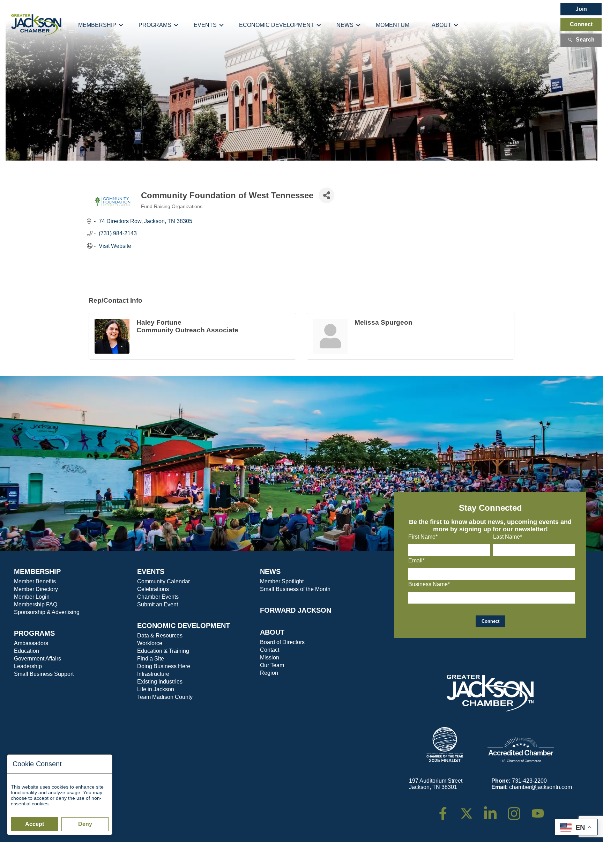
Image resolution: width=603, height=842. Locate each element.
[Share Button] (326, 195)
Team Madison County (165, 697)
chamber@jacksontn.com (540, 787)
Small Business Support (44, 674)
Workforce (149, 643)
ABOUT (272, 632)
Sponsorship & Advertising (47, 612)
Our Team (272, 665)
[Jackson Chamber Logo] (36, 25)
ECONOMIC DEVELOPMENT (183, 625)
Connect (581, 24)
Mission (269, 657)
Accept (34, 824)
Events (205, 25)
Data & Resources (160, 635)
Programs (155, 25)
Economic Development (276, 25)
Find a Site (150, 659)
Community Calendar (163, 581)
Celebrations (153, 589)
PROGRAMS (34, 633)
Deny (85, 824)
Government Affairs (37, 659)
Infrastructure (153, 674)
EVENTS (150, 571)
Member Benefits (35, 581)
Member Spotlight (282, 581)
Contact (269, 650)
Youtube (540, 810)
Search (585, 40)
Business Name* (429, 584)
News (344, 25)
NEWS (270, 571)
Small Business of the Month (295, 589)
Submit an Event (157, 604)
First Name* (423, 537)
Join (581, 9)
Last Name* (507, 537)
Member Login (32, 597)
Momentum (392, 25)
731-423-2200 (529, 781)
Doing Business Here (163, 666)
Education (26, 651)
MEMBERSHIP (37, 571)
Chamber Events (158, 597)
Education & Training (163, 651)
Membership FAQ (35, 604)
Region (269, 673)
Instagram (518, 810)
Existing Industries (160, 682)
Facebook (447, 810)
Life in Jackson (155, 689)
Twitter (468, 810)
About (441, 25)
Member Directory (36, 589)
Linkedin (494, 810)
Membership (97, 25)
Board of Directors (282, 642)
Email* (416, 560)
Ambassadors (31, 643)
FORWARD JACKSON (295, 610)
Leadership (28, 666)
